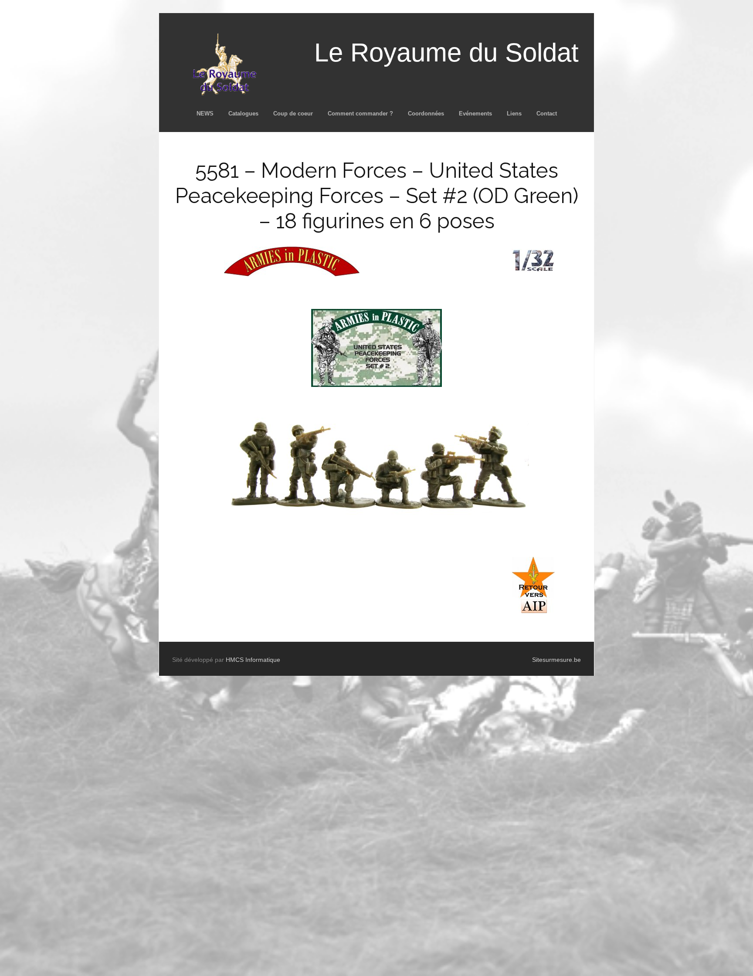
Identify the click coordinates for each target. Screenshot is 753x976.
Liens (514, 113)
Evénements (475, 113)
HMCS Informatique (253, 659)
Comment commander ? (360, 113)
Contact (546, 113)
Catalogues (243, 113)
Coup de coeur (293, 113)
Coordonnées (426, 113)
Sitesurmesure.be (556, 659)
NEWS (205, 113)
